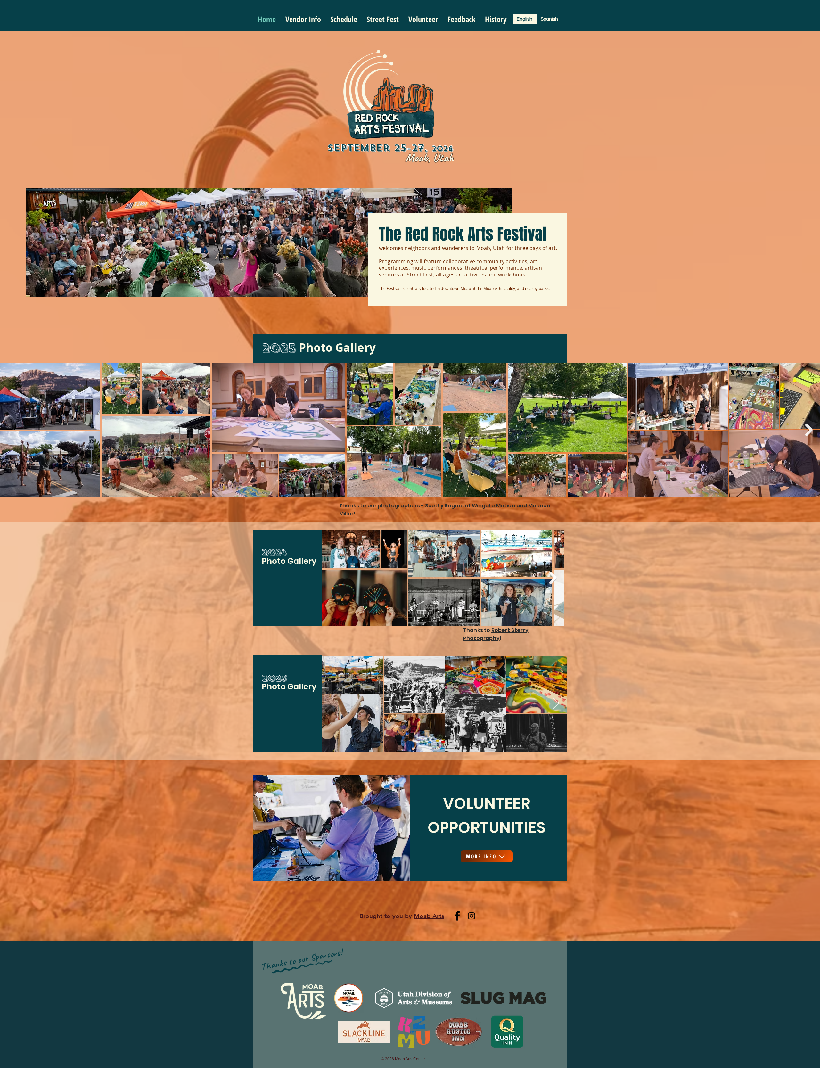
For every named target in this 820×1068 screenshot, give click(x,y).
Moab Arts (429, 916)
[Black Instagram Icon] (471, 916)
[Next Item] (809, 430)
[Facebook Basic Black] (457, 916)
